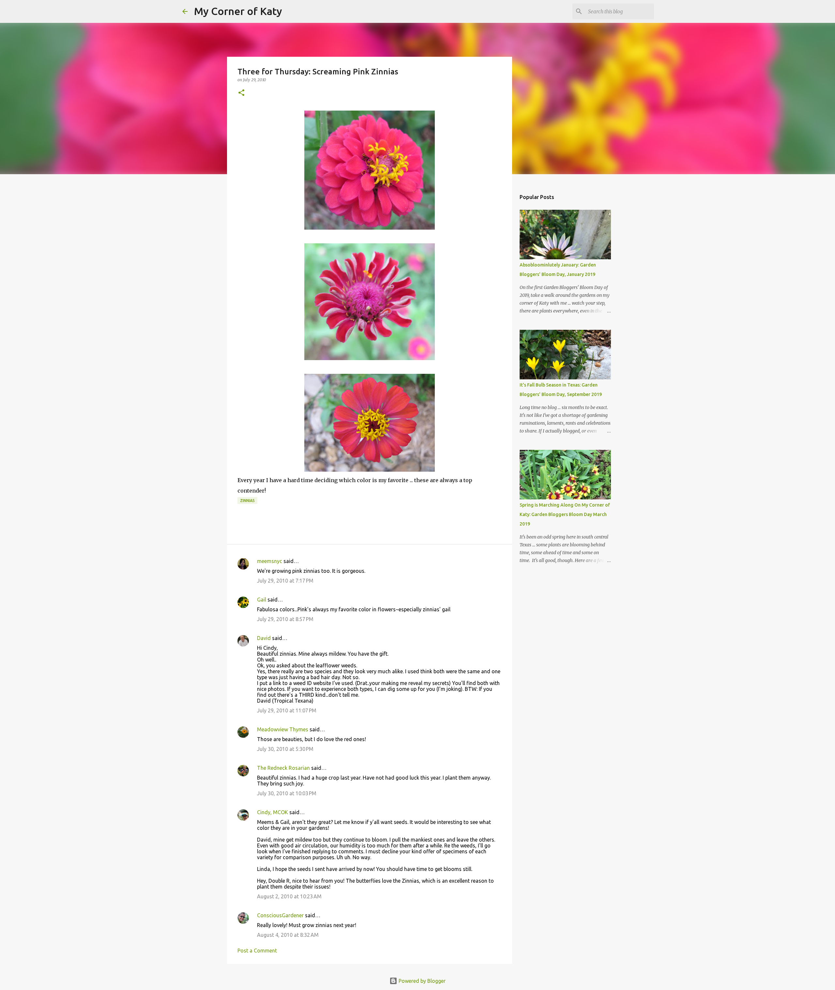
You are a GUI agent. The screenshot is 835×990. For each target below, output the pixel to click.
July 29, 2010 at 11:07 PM (286, 710)
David (264, 638)
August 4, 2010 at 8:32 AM (288, 935)
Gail (261, 599)
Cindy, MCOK (272, 812)
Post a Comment (257, 950)
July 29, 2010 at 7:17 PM (285, 581)
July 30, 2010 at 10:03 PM (286, 793)
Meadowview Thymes (282, 729)
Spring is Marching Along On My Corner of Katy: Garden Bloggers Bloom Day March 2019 (565, 514)
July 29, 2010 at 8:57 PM (285, 619)
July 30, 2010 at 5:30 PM (285, 749)
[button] (241, 93)
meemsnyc (269, 561)
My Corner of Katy (238, 11)
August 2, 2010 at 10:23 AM (289, 896)
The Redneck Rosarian (283, 768)
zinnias (247, 500)
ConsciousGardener (280, 915)
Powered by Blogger (421, 981)
